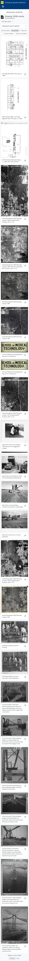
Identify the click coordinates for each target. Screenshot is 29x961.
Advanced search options (10, 26)
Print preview (6, 30)
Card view (15, 30)
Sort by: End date (8, 33)
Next (18, 958)
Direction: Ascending (21, 33)
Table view (23, 30)
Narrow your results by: (14, 12)
